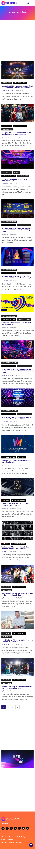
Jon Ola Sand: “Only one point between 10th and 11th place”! (17, 641)
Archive (16, 172)
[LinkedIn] (19, 828)
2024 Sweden (6, 172)
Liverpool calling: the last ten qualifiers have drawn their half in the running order (16, 230)
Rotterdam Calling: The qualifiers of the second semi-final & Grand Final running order (17, 371)
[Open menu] (33, 3)
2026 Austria (7, 126)
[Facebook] (7, 828)
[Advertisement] (17, 43)
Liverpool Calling (24, 225)
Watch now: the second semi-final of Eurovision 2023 (16, 323)
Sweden (22, 457)
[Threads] (27, 828)
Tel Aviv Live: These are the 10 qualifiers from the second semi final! (17, 687)
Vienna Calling (7, 129)
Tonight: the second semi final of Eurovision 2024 (14, 180)
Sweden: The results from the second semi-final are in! (16, 461)
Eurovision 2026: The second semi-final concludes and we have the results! (17, 87)
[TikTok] (11, 828)
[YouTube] (23, 828)
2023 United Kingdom (9, 221)
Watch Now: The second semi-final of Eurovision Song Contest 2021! (16, 418)
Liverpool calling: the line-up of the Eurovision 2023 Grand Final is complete (17, 277)
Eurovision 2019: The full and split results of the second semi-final (17, 594)
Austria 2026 (7, 82)
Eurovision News (20, 82)
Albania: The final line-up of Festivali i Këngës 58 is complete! (16, 505)
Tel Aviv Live (7, 590)
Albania (6, 500)
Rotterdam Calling (24, 366)
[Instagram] (3, 828)
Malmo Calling (23, 176)
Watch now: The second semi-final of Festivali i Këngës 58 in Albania (16, 548)
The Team (12, 837)
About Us (4, 837)
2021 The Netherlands (10, 362)
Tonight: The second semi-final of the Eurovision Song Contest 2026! (16, 133)
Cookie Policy (21, 837)
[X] (15, 828)
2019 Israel (6, 587)
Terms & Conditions (8, 839)
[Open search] (28, 3)
